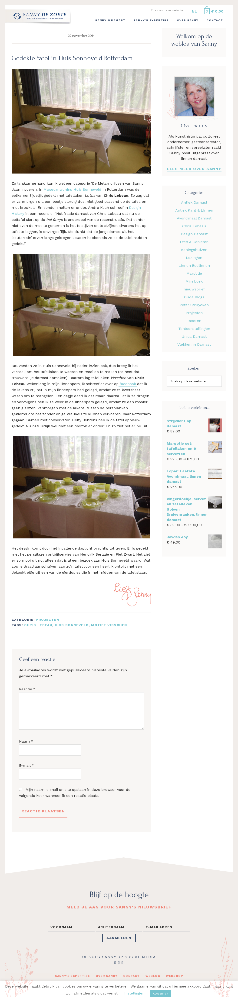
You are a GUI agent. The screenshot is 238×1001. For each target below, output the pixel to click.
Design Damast (194, 234)
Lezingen (194, 257)
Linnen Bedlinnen (194, 265)
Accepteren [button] (160, 993)
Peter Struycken (194, 305)
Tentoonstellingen (194, 328)
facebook (128, 384)
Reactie (27, 689)
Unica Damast (194, 336)
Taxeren (194, 321)
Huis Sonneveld (72, 625)
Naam (26, 741)
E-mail (26, 765)
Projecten (47, 619)
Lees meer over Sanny (194, 169)
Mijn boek (194, 281)
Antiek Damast (194, 202)
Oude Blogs (194, 297)
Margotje (194, 273)
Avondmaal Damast (194, 218)
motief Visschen (109, 625)
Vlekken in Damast (194, 344)
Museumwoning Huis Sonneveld (72, 189)
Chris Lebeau (38, 625)
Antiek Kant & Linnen (194, 210)
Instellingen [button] (134, 993)
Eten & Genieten (194, 242)
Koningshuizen (194, 250)
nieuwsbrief (194, 289)
